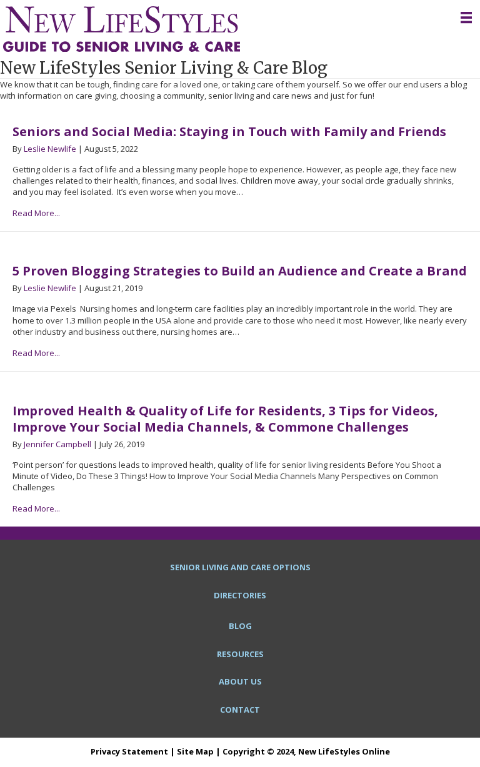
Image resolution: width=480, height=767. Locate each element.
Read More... (36, 213)
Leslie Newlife (50, 148)
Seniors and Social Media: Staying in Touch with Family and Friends (229, 131)
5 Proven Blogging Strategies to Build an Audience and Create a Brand (239, 270)
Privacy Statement (129, 751)
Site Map (195, 751)
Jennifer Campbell (57, 444)
